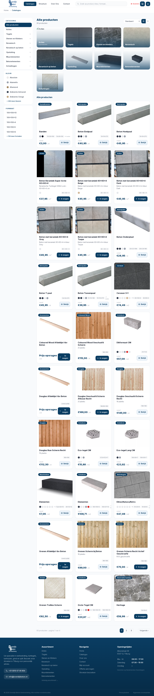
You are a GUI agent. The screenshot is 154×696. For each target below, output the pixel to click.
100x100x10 (11, 113)
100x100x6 (11, 132)
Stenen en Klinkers (14, 39)
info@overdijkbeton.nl (18, 677)
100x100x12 (11, 117)
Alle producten (12, 25)
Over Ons (55, 4)
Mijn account (84, 665)
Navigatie (84, 647)
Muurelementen (13, 57)
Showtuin (43, 4)
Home (6, 10)
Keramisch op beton (14, 48)
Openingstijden (124, 647)
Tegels (9, 34)
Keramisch (10, 43)
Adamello (14, 82)
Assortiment (48, 647)
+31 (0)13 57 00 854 (17, 671)
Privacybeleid (124, 692)
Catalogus (30, 4)
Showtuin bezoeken (87, 672)
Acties (9, 29)
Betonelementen (13, 61)
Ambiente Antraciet (18, 92)
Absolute (13, 77)
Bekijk (66, 142)
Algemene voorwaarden (141, 692)
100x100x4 (11, 122)
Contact (66, 4)
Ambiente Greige (17, 97)
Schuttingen (11, 66)
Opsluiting (10, 52)
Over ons (83, 658)
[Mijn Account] (148, 4)
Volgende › (144, 630)
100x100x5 (11, 127)
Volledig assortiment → (50, 680)
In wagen (65, 199)
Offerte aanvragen (86, 669)
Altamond (14, 87)
